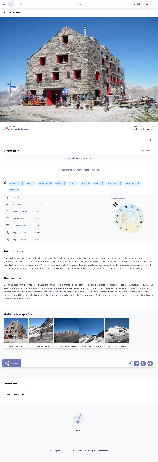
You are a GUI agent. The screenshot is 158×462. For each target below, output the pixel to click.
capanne (58, 183)
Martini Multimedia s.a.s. (80, 451)
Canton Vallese (112, 183)
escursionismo (14, 183)
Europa (83, 183)
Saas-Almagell (130, 183)
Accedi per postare (16, 394)
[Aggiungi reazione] (150, 139)
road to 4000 (43, 183)
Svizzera (96, 183)
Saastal (11, 190)
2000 (71, 183)
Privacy (79, 430)
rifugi (29, 183)
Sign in (69, 158)
